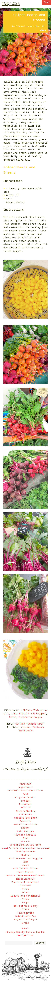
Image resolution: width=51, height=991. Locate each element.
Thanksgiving (25, 913)
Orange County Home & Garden (25, 932)
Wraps (25, 923)
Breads (25, 801)
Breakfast (25, 804)
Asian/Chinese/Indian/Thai (25, 791)
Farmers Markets (25, 835)
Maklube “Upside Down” (30, 724)
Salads (25, 892)
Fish (25, 838)
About (25, 929)
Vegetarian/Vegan (30, 717)
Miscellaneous (25, 879)
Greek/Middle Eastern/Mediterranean (25, 848)
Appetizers (25, 787)
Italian (25, 855)
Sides (12, 717)
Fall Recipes (25, 831)
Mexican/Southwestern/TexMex (25, 875)
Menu (46, 2)
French (25, 841)
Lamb (25, 862)
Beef (25, 794)
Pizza (25, 889)
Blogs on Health (25, 797)
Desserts (25, 821)
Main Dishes (25, 872)
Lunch (25, 865)
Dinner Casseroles (25, 825)
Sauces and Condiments (25, 896)
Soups (25, 903)
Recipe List (25, 935)
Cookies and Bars (25, 818)
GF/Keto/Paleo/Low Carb (25, 845)
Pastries (25, 886)
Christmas (25, 814)
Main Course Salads (25, 869)
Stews (25, 909)
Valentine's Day (25, 916)
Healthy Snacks (25, 852)
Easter (25, 828)
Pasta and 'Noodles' (25, 882)
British (25, 808)
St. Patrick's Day (25, 906)
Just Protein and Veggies (29, 714)
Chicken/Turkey (25, 811)
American (25, 784)
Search (40, 943)
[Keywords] (18, 943)
